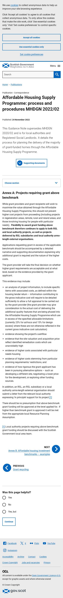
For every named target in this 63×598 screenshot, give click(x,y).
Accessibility (7, 557)
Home (5, 84)
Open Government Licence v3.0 (46, 575)
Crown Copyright (10, 562)
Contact (31, 557)
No (9, 504)
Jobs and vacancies (31, 562)
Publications (16, 84)
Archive (20, 557)
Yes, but (12, 511)
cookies (14, 5)
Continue (9, 522)
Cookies (43, 557)
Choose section (12, 183)
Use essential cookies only (31, 47)
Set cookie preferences (31, 54)
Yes (10, 497)
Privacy (47, 562)
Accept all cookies (31, 37)
